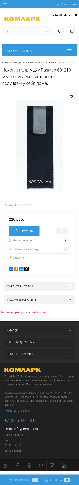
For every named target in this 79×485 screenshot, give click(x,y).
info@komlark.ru (26, 429)
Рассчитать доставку (25, 249)
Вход (56, 4)
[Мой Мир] (21, 269)
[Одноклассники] (16, 269)
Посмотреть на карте (17, 410)
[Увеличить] (39, 146)
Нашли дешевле (22, 240)
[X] (26, 269)
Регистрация (69, 4)
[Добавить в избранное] (71, 96)
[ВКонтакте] (11, 269)
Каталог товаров (20, 50)
